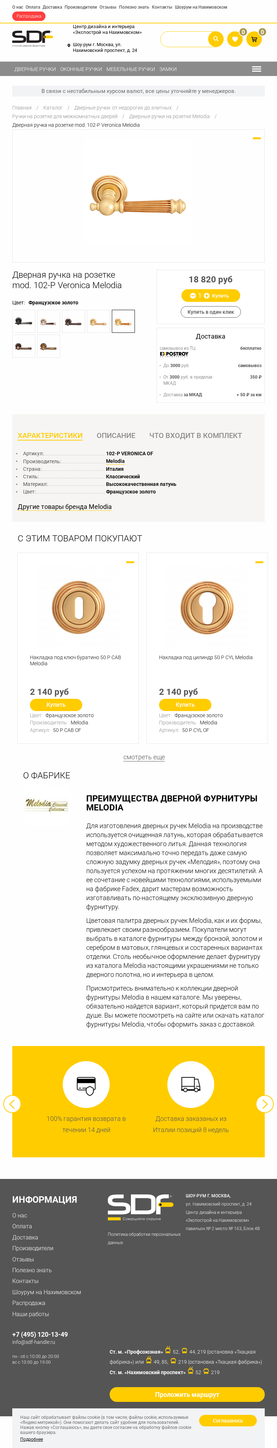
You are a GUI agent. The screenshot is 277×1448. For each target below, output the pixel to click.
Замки (168, 69)
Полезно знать (134, 7)
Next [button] (265, 1104)
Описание (116, 435)
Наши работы (30, 1314)
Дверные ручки (35, 69)
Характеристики (50, 435)
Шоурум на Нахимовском (201, 7)
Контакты (162, 7)
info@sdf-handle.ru (33, 1342)
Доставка (52, 7)
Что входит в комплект (195, 435)
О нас (17, 7)
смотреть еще (144, 757)
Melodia (115, 461)
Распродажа (29, 16)
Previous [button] (12, 1104)
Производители (81, 7)
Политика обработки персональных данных (144, 1238)
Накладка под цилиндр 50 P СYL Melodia (206, 657)
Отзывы (108, 7)
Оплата (33, 7)
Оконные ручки (81, 69)
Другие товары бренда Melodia (65, 506)
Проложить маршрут (187, 1394)
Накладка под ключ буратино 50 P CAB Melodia (75, 660)
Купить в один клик (211, 312)
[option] (138, 191)
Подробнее (31, 1439)
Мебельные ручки (130, 69)
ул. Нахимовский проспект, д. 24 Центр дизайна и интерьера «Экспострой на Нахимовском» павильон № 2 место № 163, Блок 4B (223, 1212)
